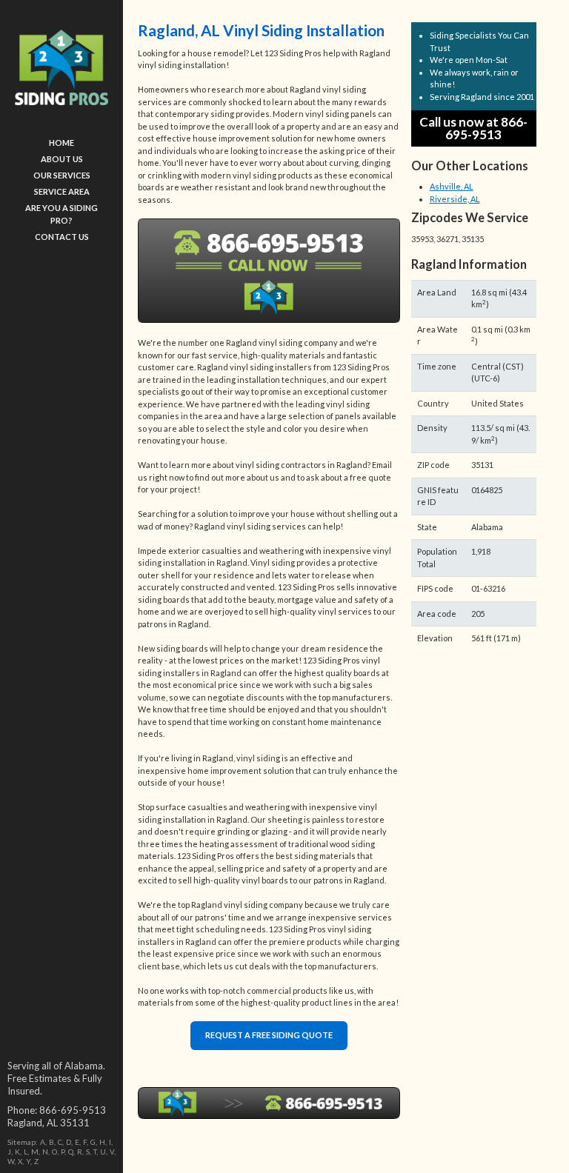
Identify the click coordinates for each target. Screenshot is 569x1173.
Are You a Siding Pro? (61, 214)
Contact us (62, 236)
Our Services (61, 175)
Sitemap (21, 1141)
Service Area (62, 191)
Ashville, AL (451, 186)
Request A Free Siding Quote (269, 1035)
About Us (62, 159)
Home (61, 142)
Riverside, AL (455, 199)
